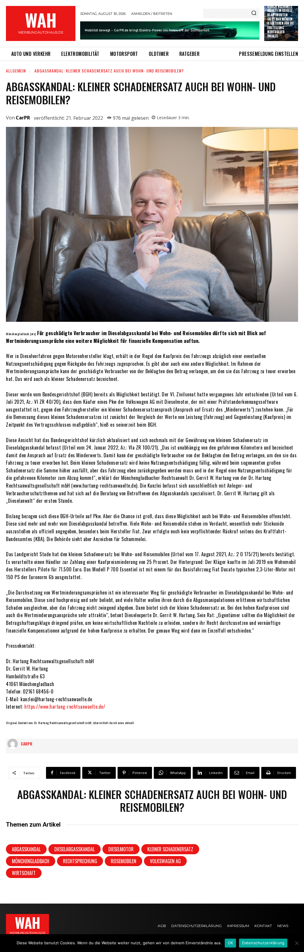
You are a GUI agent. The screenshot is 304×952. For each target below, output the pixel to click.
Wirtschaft (24, 873)
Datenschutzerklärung (263, 942)
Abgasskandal (26, 849)
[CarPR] (14, 744)
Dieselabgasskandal (74, 849)
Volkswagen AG (165, 861)
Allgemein (16, 70)
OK (230, 942)
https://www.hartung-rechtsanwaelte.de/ (64, 706)
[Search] (253, 13)
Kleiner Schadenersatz (170, 849)
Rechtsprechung (80, 861)
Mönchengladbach (30, 861)
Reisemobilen (123, 861)
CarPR (23, 117)
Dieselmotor (121, 849)
